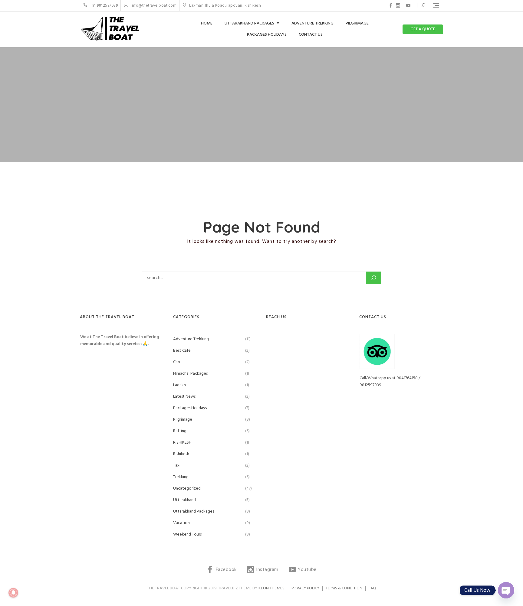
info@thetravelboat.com (153, 5)
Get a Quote (422, 29)
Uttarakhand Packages (249, 23)
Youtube (408, 5)
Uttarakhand (184, 500)
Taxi (176, 465)
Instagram (398, 5)
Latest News (184, 396)
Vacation (181, 523)
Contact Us (311, 34)
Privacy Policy (305, 588)
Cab (176, 362)
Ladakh (179, 385)
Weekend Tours (187, 534)
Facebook (391, 5)
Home (206, 23)
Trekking (181, 477)
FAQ (372, 588)
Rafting (179, 431)
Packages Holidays (267, 34)
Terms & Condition (344, 588)
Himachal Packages (190, 373)
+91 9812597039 (103, 5)
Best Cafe (182, 350)
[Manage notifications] (13, 593)
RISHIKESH (182, 442)
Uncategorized (187, 488)
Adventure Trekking (312, 23)
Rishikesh (181, 454)
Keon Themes (271, 588)
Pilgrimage (357, 23)
